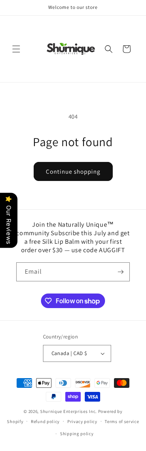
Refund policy (45, 421)
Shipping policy (77, 433)
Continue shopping (73, 171)
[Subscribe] (120, 271)
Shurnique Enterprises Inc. (68, 411)
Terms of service (122, 421)
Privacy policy (82, 421)
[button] (16, 49)
